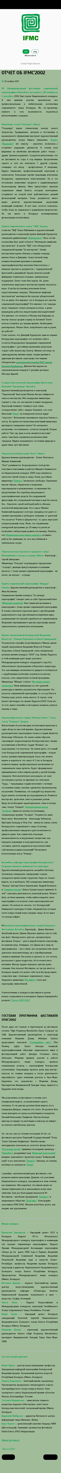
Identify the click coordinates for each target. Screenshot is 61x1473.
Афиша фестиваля (11, 1440)
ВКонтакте (30, 55)
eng (35, 51)
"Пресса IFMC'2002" (20, 1000)
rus (25, 51)
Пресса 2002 (8, 1449)
